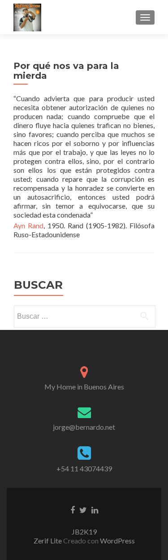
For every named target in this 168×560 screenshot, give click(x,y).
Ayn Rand (28, 225)
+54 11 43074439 (84, 468)
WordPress (117, 540)
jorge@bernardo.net (84, 427)
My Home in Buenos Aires (84, 386)
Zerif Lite (48, 540)
